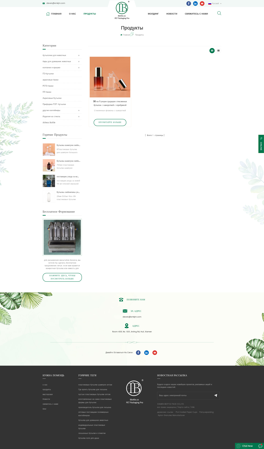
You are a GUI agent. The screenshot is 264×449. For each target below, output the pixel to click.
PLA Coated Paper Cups (187, 412)
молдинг (153, 14)
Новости (171, 14)
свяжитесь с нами (196, 14)
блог (44, 409)
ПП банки (47, 92)
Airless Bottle (49, 122)
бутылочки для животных (54, 55)
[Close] (261, 155)
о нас (72, 14)
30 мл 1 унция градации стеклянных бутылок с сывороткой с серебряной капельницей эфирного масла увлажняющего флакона (110, 103)
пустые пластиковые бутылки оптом (94, 394)
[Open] (261, 144)
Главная (56, 14)
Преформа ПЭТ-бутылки (54, 104)
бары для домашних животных (57, 61)
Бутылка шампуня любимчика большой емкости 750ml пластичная (68, 161)
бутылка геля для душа (88, 438)
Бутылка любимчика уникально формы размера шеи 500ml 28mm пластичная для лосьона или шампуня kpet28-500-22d (68, 192)
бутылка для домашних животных (93, 420)
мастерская (48, 394)
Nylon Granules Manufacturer (171, 415)
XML (193, 407)
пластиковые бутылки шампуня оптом (95, 384)
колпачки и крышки (51, 67)
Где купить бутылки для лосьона (92, 389)
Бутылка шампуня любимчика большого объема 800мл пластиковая (68, 145)
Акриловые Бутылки (52, 98)
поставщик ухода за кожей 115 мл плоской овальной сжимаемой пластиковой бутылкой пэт (68, 176)
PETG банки (48, 86)
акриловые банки (50, 80)
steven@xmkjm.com (55, 3)
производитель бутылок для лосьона (94, 407)
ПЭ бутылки (48, 73)
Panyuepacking (206, 412)
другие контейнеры (51, 110)
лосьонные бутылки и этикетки (92, 433)
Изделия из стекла (51, 116)
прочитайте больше (110, 122)
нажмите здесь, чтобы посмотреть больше (62, 277)
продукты (90, 14)
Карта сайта (183, 407)
